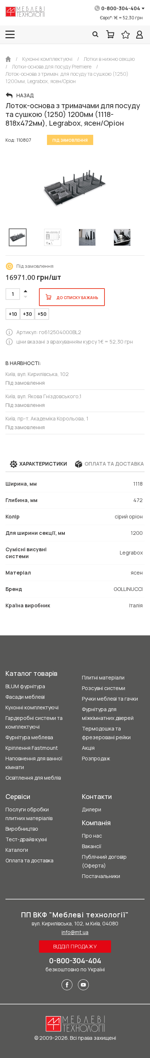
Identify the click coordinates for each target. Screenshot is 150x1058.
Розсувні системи (103, 688)
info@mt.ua (75, 932)
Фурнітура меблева (29, 737)
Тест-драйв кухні (26, 839)
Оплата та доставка (29, 860)
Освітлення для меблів (33, 777)
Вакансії (91, 846)
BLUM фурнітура (25, 686)
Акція (88, 747)
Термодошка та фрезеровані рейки (106, 733)
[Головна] (8, 59)
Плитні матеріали (103, 677)
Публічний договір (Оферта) (104, 861)
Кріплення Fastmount (31, 747)
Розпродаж (96, 758)
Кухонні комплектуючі (32, 707)
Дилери (91, 809)
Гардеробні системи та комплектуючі (34, 722)
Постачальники (101, 876)
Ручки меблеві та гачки (110, 698)
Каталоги (16, 849)
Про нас (92, 835)
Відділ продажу (75, 946)
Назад (25, 95)
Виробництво (21, 828)
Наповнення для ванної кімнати (33, 763)
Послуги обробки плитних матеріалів (28, 814)
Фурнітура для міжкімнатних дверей (108, 713)
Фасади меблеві (25, 696)
